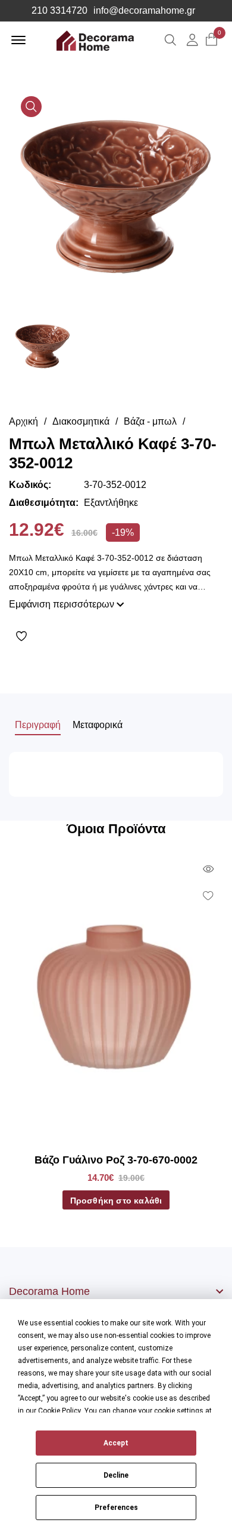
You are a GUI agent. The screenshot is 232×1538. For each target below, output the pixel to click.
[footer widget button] (116, 1291)
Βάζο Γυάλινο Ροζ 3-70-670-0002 (116, 1160)
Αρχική (23, 421)
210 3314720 (59, 11)
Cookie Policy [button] (59, 1411)
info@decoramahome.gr (144, 11)
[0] (211, 40)
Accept (116, 1443)
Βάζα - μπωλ (150, 421)
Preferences (116, 1507)
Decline (116, 1475)
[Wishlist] (119, 636)
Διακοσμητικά (80, 421)
